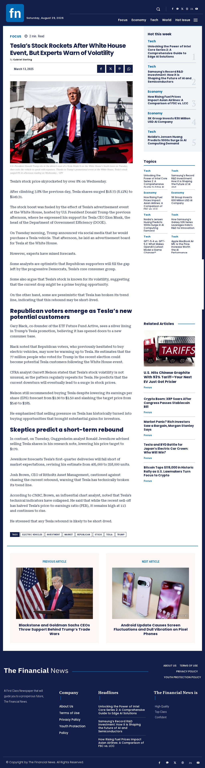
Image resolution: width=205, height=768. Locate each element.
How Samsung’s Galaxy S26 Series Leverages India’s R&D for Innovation (182, 224)
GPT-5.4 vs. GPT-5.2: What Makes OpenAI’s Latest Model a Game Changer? (154, 247)
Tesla (109, 534)
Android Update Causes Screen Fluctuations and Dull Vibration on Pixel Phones (151, 629)
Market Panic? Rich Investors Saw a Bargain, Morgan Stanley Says (169, 426)
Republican (83, 534)
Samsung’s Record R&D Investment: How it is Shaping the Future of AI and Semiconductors (169, 77)
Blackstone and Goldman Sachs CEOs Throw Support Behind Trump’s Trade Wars (54, 629)
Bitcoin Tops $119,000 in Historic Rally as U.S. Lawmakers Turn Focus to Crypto (169, 471)
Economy (155, 91)
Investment (53, 534)
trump (121, 534)
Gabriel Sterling (22, 59)
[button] (158, 9)
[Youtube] (196, 9)
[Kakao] (177, 9)
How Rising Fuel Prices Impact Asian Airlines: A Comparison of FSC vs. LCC (168, 100)
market (68, 534)
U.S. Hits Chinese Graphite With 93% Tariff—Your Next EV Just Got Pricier (168, 377)
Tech (152, 41)
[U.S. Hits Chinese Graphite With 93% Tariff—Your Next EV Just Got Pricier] (169, 348)
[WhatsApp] (129, 69)
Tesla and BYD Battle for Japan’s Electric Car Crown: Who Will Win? (166, 448)
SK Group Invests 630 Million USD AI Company (169, 120)
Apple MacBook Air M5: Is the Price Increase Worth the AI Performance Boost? (182, 248)
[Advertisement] (174, 284)
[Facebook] (172, 9)
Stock (98, 534)
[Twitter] (182, 9)
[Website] (187, 9)
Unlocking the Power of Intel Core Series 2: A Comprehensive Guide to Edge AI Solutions (169, 51)
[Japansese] (191, 9)
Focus (15, 36)
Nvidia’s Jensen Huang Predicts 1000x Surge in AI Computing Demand (167, 140)
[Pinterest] (120, 69)
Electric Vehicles (32, 534)
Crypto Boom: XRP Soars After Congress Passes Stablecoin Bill (167, 403)
